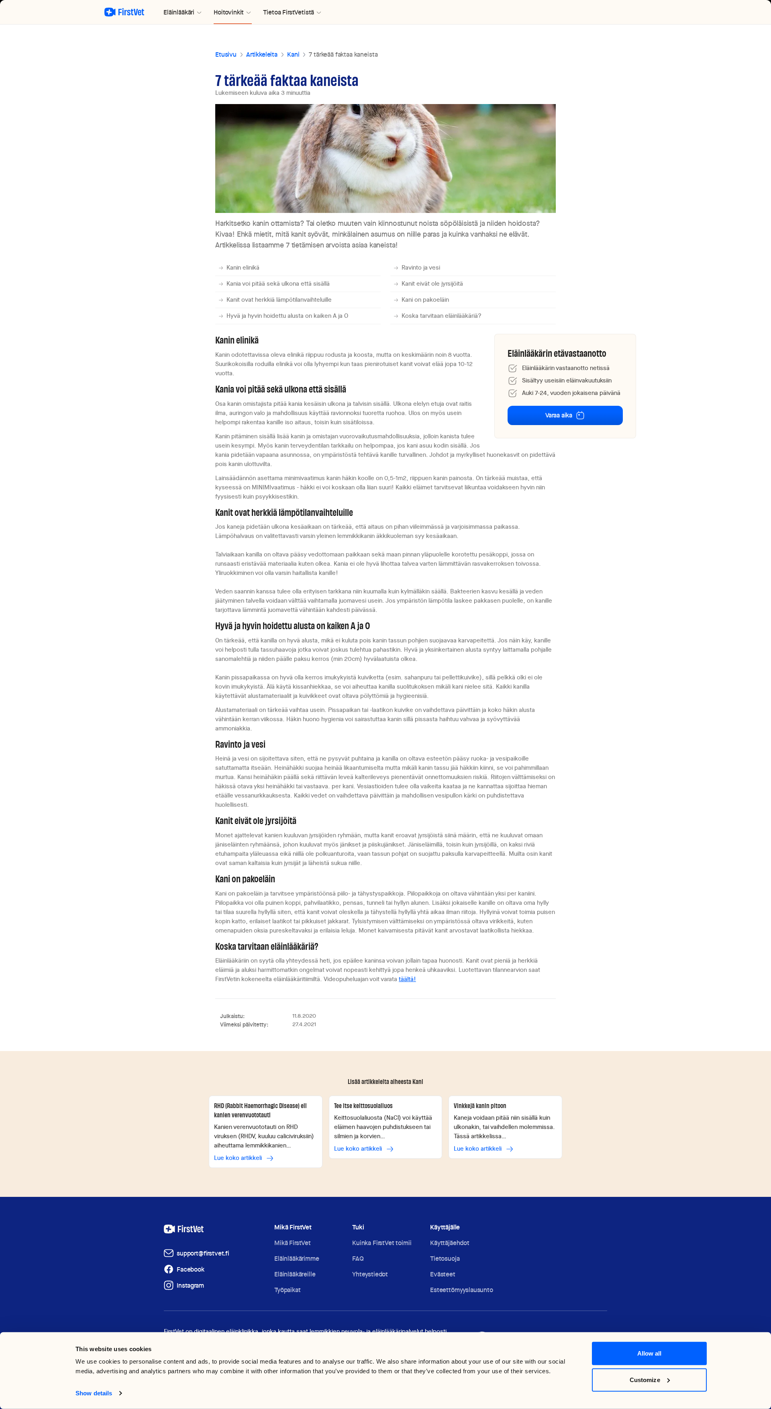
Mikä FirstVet (292, 1243)
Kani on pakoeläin (425, 300)
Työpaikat (287, 1290)
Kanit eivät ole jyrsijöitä (432, 284)
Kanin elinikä (242, 268)
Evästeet (442, 1274)
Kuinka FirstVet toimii (381, 1243)
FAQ (358, 1258)
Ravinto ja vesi (421, 268)
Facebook (190, 1269)
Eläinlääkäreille (294, 1274)
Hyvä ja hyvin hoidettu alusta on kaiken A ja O (287, 316)
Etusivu (226, 54)
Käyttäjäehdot (449, 1243)
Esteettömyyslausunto (461, 1290)
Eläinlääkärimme (296, 1258)
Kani (293, 54)
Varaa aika (558, 415)
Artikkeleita (261, 54)
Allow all (649, 1353)
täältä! (407, 979)
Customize (645, 1379)
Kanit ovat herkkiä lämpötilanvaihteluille (279, 300)
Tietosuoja (444, 1258)
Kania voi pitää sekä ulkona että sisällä (278, 284)
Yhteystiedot (370, 1274)
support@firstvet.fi (203, 1253)
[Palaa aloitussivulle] (124, 12)
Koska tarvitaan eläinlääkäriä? (441, 316)
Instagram (190, 1285)
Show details (93, 1393)
